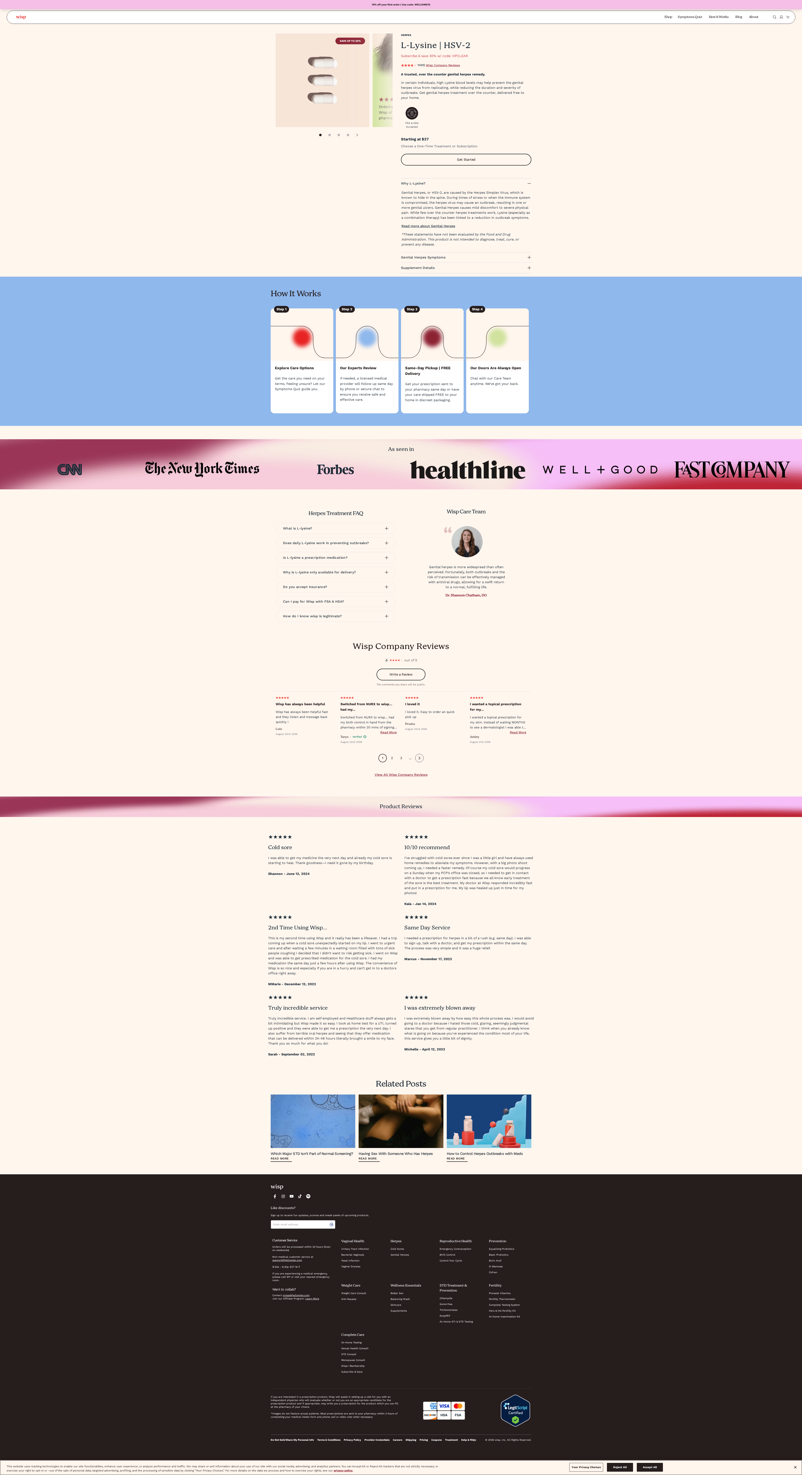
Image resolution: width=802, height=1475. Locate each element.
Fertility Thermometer (502, 1299)
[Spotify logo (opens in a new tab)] (308, 1196)
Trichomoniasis (448, 1309)
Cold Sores (397, 1248)
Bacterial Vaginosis (352, 1254)
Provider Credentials (377, 1439)
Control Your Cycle (451, 1260)
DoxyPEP (445, 1315)
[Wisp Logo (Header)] (21, 17)
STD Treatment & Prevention (453, 1288)
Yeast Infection (350, 1260)
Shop (668, 17)
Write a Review (401, 674)
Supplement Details (418, 268)
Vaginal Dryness (350, 1266)
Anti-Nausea (348, 1299)
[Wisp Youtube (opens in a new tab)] (291, 1196)
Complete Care (352, 1335)
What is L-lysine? (297, 528)
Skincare (396, 1304)
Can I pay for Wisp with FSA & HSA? (313, 601)
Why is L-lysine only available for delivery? (319, 572)
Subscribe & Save (352, 1371)
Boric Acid (495, 1260)
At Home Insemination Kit (504, 1316)
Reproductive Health (456, 1241)
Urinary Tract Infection (355, 1248)
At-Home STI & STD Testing (456, 1321)
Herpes (406, 35)
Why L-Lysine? (413, 183)
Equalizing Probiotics (501, 1248)
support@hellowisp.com (287, 1260)
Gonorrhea (446, 1304)
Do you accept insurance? (305, 587)
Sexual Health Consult (354, 1348)
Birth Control (447, 1254)
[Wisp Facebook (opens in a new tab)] (275, 1196)
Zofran (493, 1272)
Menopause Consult (353, 1360)
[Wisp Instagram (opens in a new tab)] (283, 1196)
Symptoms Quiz (690, 17)
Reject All (620, 1467)
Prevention (497, 1241)
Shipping (411, 1439)
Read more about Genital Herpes (428, 226)
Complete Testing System (504, 1304)
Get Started (466, 160)
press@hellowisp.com (296, 1295)
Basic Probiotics (498, 1254)
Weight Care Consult (353, 1293)
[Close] (795, 1467)
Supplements (399, 1310)
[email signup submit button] (332, 1224)
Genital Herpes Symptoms (423, 257)
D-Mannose (496, 1266)
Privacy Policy (352, 1439)
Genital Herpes (400, 1254)
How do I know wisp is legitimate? (312, 616)
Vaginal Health (352, 1241)
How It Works (719, 17)
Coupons (436, 1439)
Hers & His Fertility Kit (502, 1310)
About (753, 17)
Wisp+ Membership (353, 1365)
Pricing (424, 1439)
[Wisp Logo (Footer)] (277, 1187)
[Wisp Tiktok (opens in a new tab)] (300, 1196)
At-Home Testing (351, 1342)
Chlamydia (446, 1298)
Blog (738, 17)
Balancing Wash (400, 1299)
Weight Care (350, 1285)
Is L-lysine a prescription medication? (315, 558)
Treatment (451, 1439)
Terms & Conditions (328, 1439)
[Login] (781, 17)
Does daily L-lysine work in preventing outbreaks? (326, 543)
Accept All (650, 1467)
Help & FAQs (468, 1439)
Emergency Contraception (455, 1248)
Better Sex (397, 1293)
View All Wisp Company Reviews (401, 775)
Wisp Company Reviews (443, 65)
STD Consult (348, 1354)
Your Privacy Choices (586, 1467)
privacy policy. (343, 1470)
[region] (401, 1467)
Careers (397, 1439)
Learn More (312, 1298)
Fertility (495, 1285)
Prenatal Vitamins (499, 1293)
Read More (388, 732)
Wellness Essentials (406, 1285)
